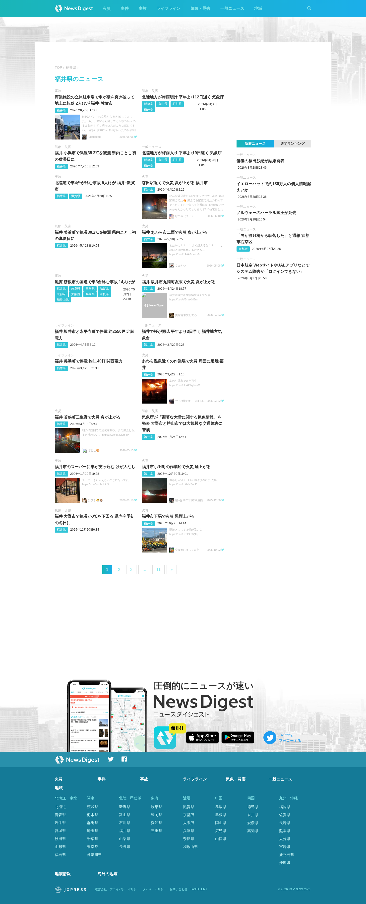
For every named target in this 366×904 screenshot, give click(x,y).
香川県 (252, 815)
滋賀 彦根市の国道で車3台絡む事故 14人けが (95, 282)
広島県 (220, 831)
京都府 (61, 294)
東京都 (92, 846)
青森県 (60, 815)
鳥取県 (220, 807)
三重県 (90, 288)
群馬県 (92, 823)
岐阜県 (75, 288)
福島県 (60, 854)
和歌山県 (63, 299)
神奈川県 (94, 854)
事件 (125, 8)
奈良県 (104, 294)
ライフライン (169, 8)
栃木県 (92, 815)
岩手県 (60, 823)
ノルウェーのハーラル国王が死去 (266, 212)
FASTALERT (198, 889)
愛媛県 (252, 823)
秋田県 (60, 838)
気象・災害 (200, 8)
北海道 (60, 807)
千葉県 (92, 838)
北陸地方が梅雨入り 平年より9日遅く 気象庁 (182, 153)
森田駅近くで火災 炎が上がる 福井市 (175, 183)
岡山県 (220, 823)
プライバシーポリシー (125, 889)
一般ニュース (232, 8)
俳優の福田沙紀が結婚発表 (260, 161)
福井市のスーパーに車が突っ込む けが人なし (95, 467)
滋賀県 (75, 196)
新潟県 (148, 104)
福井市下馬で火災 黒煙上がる (168, 516)
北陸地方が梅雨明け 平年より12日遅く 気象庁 (183, 97)
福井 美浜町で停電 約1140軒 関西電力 (88, 361)
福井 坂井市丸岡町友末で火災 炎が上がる (179, 282)
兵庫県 (90, 294)
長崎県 (284, 823)
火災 (107, 8)
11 (158, 569)
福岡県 (284, 807)
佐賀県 (284, 815)
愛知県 (156, 823)
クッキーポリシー (155, 889)
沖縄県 (284, 862)
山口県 (220, 838)
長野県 (124, 846)
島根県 (220, 815)
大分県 (284, 838)
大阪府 (75, 294)
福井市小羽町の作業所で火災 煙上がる (176, 467)
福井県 (61, 110)
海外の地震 (108, 874)
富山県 (162, 104)
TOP (58, 68)
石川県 (177, 104)
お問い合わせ (178, 889)
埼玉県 (92, 831)
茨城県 (92, 807)
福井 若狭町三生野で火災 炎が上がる (88, 417)
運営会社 (101, 889)
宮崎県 (284, 846)
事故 (143, 8)
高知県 (252, 831)
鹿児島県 (286, 854)
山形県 (60, 846)
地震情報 (63, 874)
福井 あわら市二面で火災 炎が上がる (175, 232)
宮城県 (60, 831)
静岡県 (156, 815)
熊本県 (284, 831)
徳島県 (252, 807)
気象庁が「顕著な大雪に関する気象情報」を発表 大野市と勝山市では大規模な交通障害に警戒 (182, 423)
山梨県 (124, 838)
